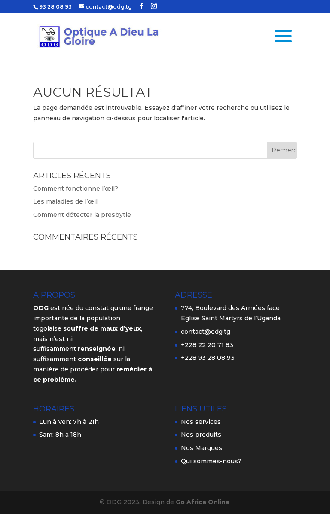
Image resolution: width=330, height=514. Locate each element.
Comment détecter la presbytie (82, 215)
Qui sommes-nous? (211, 461)
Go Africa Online (203, 502)
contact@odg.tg (205, 331)
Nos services (201, 422)
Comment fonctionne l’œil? (75, 188)
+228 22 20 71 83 (207, 345)
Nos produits (201, 434)
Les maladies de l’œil (65, 201)
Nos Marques (201, 448)
